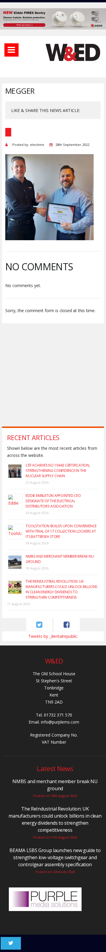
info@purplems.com (60, 722)
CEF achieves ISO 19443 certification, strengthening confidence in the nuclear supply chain (58, 470)
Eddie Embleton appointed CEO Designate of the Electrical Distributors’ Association (53, 501)
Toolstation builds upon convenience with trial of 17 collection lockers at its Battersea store (61, 531)
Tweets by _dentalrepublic (52, 636)
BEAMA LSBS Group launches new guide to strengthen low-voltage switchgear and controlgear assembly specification (54, 857)
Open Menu (11, 50)
